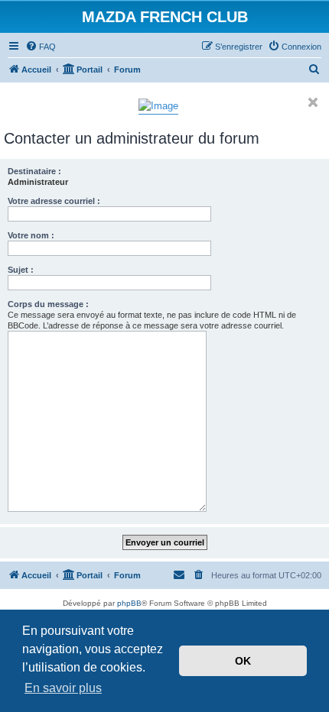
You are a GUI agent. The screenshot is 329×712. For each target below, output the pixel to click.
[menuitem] (40, 46)
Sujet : (21, 269)
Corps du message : (48, 304)
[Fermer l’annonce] (313, 102)
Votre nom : (31, 235)
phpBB (129, 603)
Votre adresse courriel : (54, 201)
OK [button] (243, 661)
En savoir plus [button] (63, 687)
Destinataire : (34, 171)
